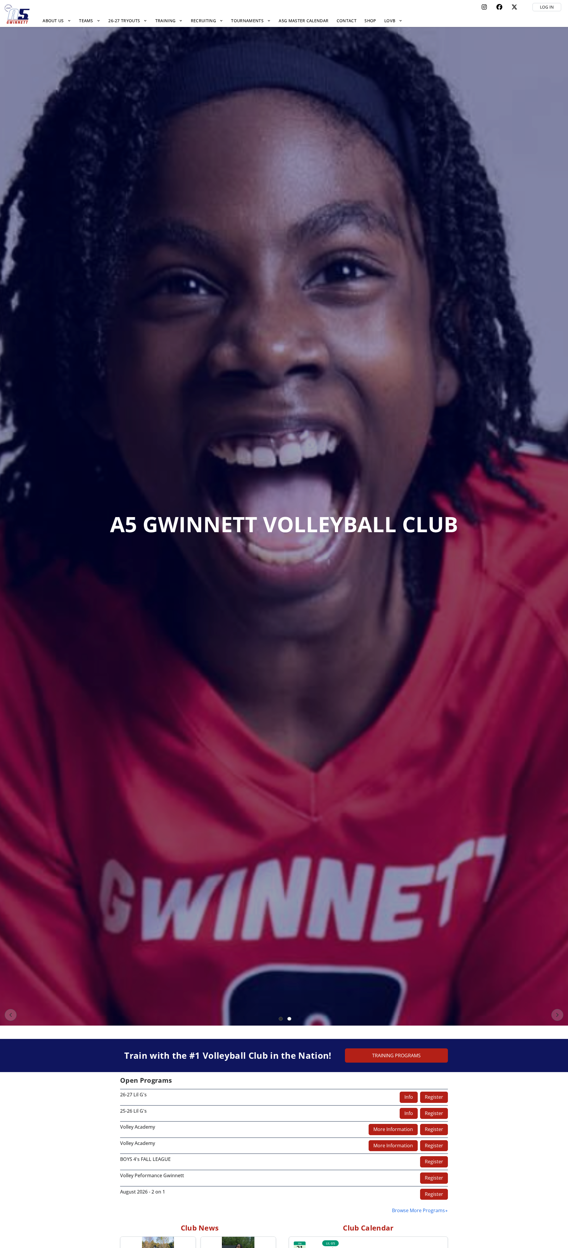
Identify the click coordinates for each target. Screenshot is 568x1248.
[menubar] (223, 21)
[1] (281, 1019)
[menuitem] (57, 21)
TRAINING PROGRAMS (396, 1055)
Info (408, 1097)
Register (434, 1097)
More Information (393, 1129)
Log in (547, 7)
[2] (289, 1019)
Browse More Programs (418, 1210)
